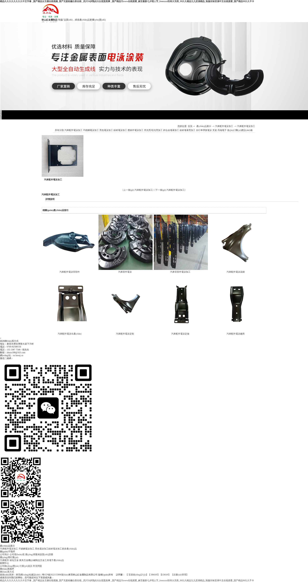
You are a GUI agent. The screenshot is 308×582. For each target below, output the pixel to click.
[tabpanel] (154, 66)
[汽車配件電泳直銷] (237, 269)
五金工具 (44, 560)
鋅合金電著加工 (171, 130)
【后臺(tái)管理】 (179, 575)
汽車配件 (4, 560)
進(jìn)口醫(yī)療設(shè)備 (239, 130)
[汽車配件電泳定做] (181, 331)
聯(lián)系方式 (7, 572)
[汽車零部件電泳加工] (181, 269)
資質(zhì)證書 (46, 554)
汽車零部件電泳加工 (180, 272)
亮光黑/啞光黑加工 (153, 130)
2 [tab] (0, 115)
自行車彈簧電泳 (204, 130)
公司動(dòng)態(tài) (9, 566)
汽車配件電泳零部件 (70, 272)
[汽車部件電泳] (126, 269)
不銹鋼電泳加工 (91, 130)
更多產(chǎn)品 (69, 549)
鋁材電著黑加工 (187, 130)
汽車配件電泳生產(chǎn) (69, 334)
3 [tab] (0, 118)
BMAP (154, 575)
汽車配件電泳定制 (125, 334)
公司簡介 (4, 554)
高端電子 (222, 130)
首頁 (190, 126)
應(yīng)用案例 (32, 554)
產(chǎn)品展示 (203, 126)
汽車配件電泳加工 (224, 126)
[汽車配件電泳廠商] (237, 331)
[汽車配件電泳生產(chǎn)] (70, 331)
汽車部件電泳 (125, 272)
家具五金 (23, 560)
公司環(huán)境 (17, 554)
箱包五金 (14, 560)
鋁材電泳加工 (120, 130)
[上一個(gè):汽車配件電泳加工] (138, 190)
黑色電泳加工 (106, 130)
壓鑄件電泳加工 (135, 130)
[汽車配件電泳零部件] (70, 269)
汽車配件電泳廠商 (236, 334)
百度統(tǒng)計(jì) (137, 575)
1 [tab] (0, 112)
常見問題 (37, 566)
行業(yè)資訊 (26, 566)
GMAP (165, 575)
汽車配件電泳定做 (180, 334)
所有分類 (59, 130)
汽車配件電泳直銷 (236, 272)
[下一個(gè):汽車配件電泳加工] (170, 190)
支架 (214, 130)
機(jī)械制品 (34, 560)
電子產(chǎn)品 (56, 560)
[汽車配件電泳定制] (126, 331)
